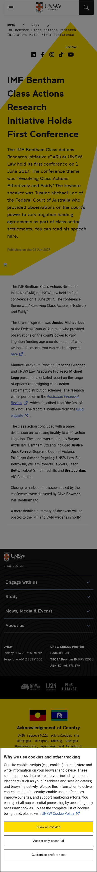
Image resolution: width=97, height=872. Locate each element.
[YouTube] (70, 54)
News (35, 25)
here (18, 354)
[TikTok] (61, 54)
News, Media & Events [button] (29, 611)
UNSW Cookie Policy (61, 813)
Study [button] (11, 596)
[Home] (48, 7)
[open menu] (11, 7)
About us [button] (14, 625)
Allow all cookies (48, 827)
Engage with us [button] (21, 582)
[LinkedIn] (34, 54)
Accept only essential (48, 840)
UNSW (11, 25)
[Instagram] (52, 54)
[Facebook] (42, 54)
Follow (70, 47)
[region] (48, 810)
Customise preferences (48, 854)
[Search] (86, 7)
